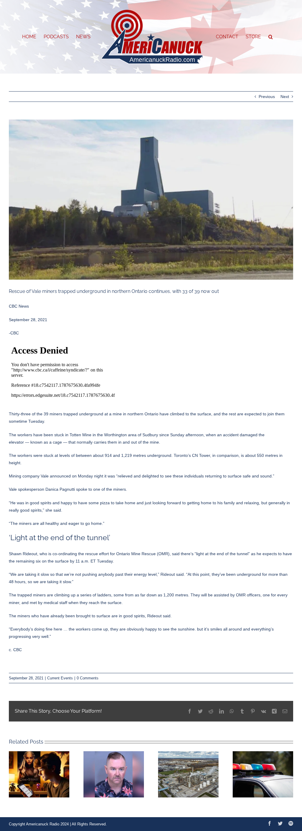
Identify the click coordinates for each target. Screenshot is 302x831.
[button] (270, 36)
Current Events (60, 678)
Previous (267, 96)
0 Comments (88, 678)
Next (284, 96)
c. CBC (15, 649)
